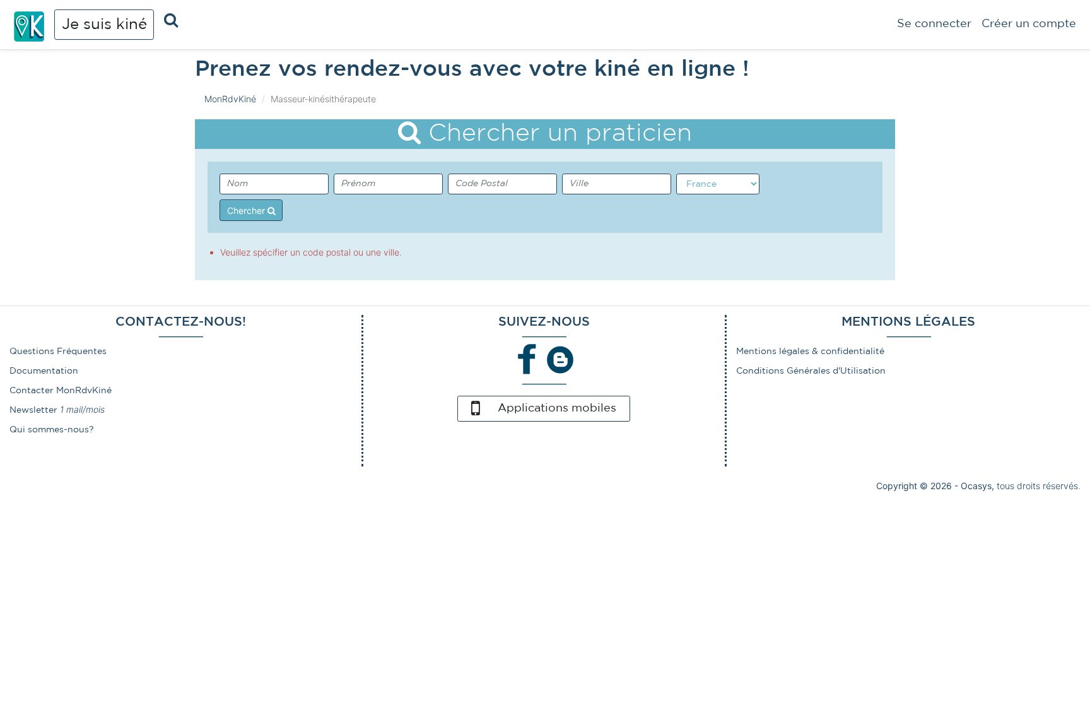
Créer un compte (1029, 24)
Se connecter (934, 24)
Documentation (43, 371)
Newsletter (33, 410)
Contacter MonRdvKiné (60, 390)
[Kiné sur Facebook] (527, 359)
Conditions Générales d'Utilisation (811, 371)
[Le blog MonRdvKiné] (560, 359)
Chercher (247, 210)
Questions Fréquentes (58, 351)
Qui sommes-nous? (51, 430)
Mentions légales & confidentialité (810, 351)
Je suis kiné (104, 25)
